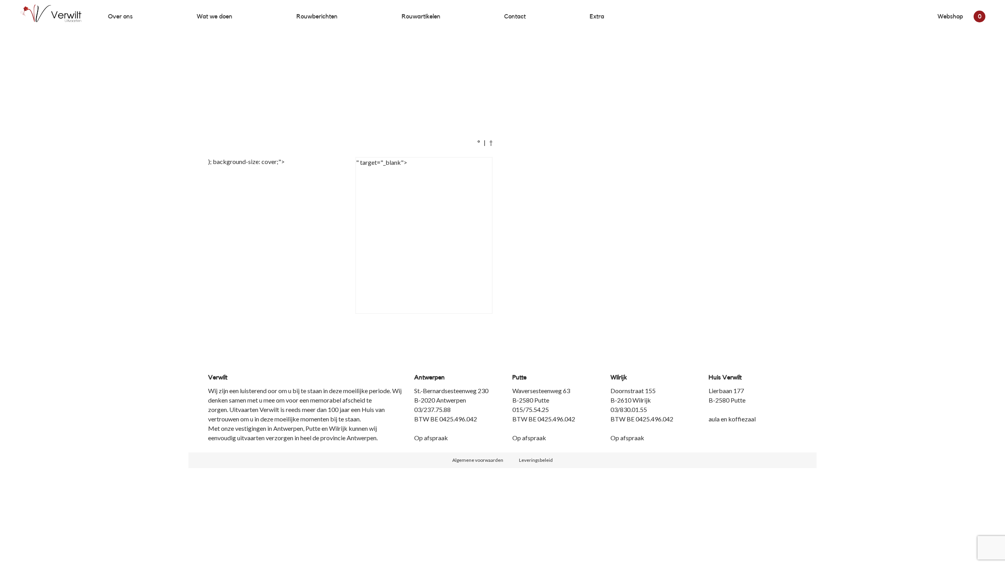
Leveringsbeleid (536, 460)
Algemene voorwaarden (477, 460)
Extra (597, 16)
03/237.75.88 (432, 409)
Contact (515, 16)
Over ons (120, 16)
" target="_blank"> (381, 162)
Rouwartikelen (421, 16)
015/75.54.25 (530, 409)
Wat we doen (214, 16)
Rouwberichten (317, 16)
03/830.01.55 (628, 409)
